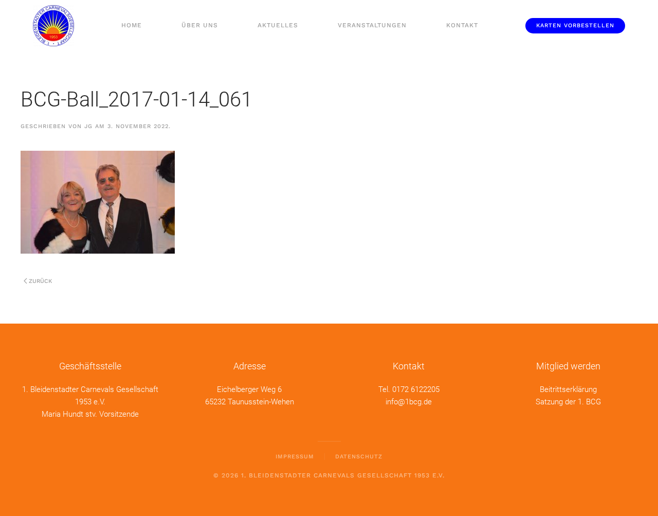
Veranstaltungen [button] (372, 25)
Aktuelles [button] (278, 25)
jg (88, 126)
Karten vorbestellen (575, 25)
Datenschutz (358, 456)
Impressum (295, 456)
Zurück (40, 281)
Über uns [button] (199, 25)
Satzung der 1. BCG (568, 401)
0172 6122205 (416, 389)
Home (131, 25)
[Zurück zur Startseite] (53, 25)
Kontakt (462, 25)
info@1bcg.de (409, 401)
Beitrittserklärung (568, 389)
